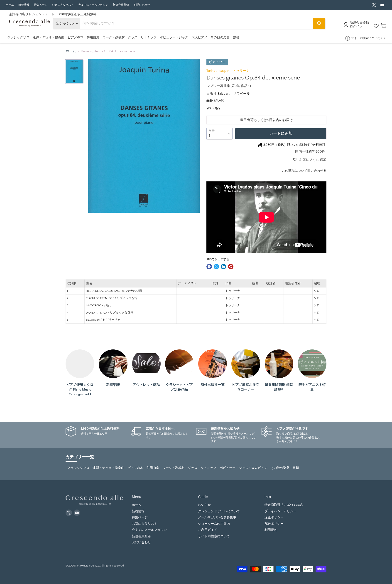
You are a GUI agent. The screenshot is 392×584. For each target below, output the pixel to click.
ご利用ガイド (207, 530)
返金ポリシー (274, 517)
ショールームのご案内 (214, 524)
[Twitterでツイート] (216, 266)
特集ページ (40, 4)
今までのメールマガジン (93, 4)
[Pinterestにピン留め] (230, 266)
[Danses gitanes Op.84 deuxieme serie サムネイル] (74, 71)
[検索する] (319, 23)
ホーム (10, 4)
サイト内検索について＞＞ (368, 38)
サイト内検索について (214, 536)
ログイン (356, 26)
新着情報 (23, 4)
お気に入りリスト (63, 4)
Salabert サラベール (234, 94)
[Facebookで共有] (209, 266)
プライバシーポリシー (280, 511)
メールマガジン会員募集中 (217, 517)
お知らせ (204, 505)
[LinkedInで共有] (223, 266)
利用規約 (271, 530)
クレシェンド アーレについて (219, 511)
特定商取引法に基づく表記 (284, 505)
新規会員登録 (121, 4)
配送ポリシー (274, 524)
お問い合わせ (142, 4)
